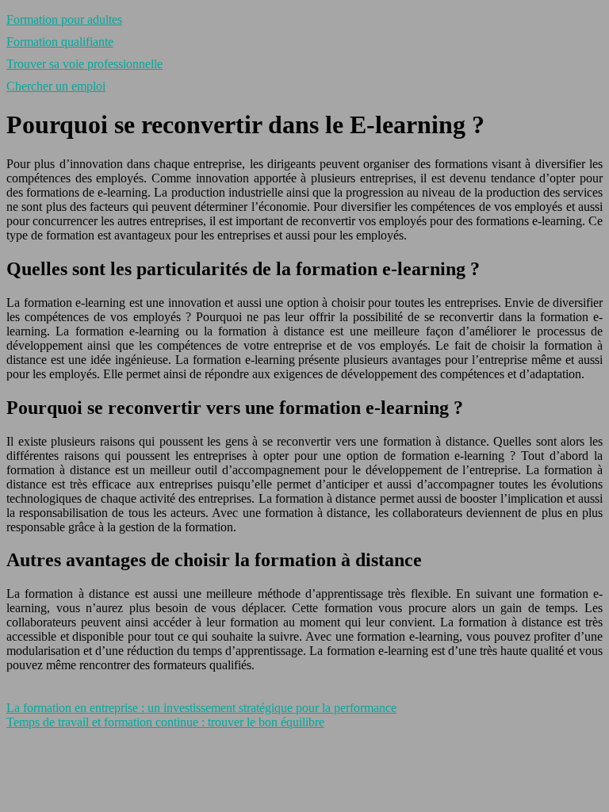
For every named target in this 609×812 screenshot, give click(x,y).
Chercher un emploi (55, 86)
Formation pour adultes (64, 19)
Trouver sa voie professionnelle (84, 64)
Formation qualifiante (59, 41)
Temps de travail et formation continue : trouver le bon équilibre (165, 722)
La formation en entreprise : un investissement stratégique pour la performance (201, 707)
